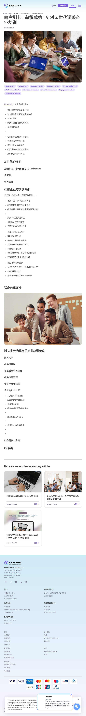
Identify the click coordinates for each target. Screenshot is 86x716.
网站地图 (7, 668)
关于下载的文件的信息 (51, 638)
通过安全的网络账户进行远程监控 (55, 593)
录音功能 (7, 603)
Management (10, 86)
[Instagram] (6, 582)
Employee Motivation (66, 90)
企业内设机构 (8, 596)
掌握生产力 (8, 623)
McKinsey (8, 104)
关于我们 (7, 635)
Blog (9, 13)
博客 (5, 632)
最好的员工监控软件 (50, 651)
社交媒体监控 (9, 617)
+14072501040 (9, 577)
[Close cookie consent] (78, 699)
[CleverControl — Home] (12, 5)
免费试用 (63, 6)
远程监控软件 (48, 589)
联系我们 (7, 661)
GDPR (46, 654)
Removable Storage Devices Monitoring (17, 610)
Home (5, 13)
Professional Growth (70, 86)
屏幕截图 (7, 607)
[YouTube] (16, 582)
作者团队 (7, 638)
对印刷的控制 (8, 612)
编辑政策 (7, 644)
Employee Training (37, 86)
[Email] (26, 582)
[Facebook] (11, 582)
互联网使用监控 (49, 603)
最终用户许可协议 (10, 664)
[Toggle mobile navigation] (80, 6)
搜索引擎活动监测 (50, 612)
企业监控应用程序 (10, 620)
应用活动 (47, 610)
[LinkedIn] (21, 582)
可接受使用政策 (9, 657)
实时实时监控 (48, 596)
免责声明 (7, 651)
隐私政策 (7, 641)
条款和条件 (8, 654)
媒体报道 (47, 632)
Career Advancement (30, 90)
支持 (45, 648)
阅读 (35, 504)
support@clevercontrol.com (12, 575)
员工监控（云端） (10, 593)
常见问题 (7, 648)
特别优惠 (7, 671)
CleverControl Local (10, 599)
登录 (72, 6)
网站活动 (47, 607)
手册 (45, 635)
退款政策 (47, 641)
